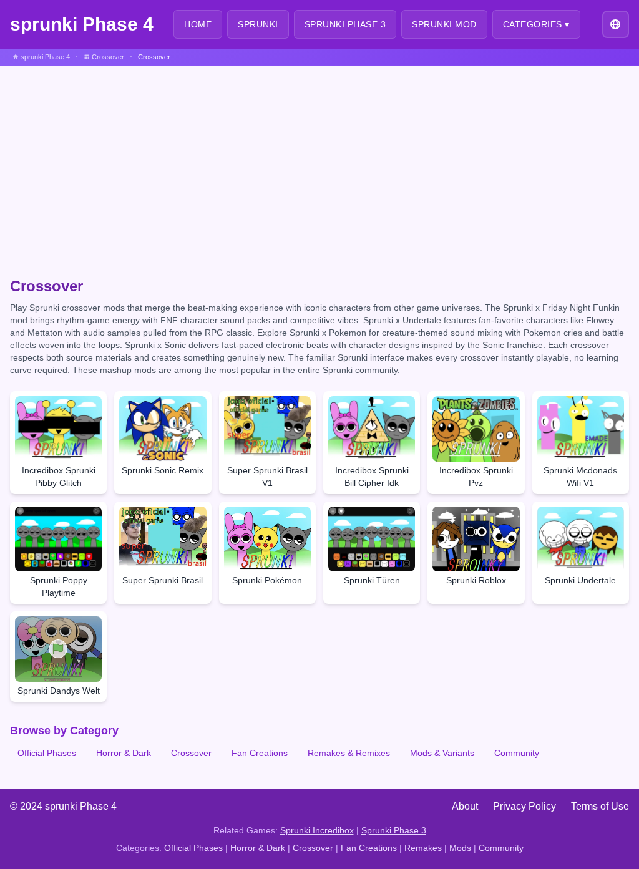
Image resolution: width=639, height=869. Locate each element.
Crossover (191, 753)
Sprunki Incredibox (317, 830)
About (465, 806)
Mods (460, 848)
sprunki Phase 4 (82, 24)
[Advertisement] (319, 159)
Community (516, 753)
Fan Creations (260, 753)
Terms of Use (600, 806)
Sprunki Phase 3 (393, 830)
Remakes (423, 848)
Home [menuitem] (198, 24)
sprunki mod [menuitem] (444, 24)
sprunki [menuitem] (258, 24)
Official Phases (46, 753)
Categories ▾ (536, 24)
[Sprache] (615, 24)
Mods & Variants (442, 753)
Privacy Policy (524, 806)
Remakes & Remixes (349, 753)
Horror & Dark (123, 753)
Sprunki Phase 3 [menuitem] (345, 24)
